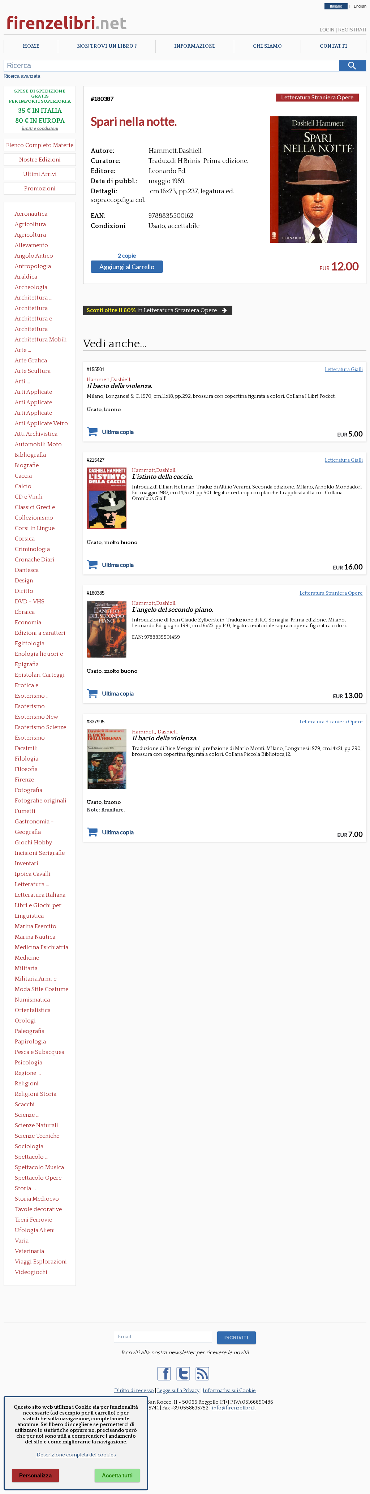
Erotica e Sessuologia (31, 686)
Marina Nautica (35, 937)
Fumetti (25, 811)
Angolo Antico (34, 256)
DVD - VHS (29, 601)
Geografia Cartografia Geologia (30, 833)
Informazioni (194, 46)
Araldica (26, 277)
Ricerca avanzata (22, 76)
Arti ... (22, 381)
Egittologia (29, 643)
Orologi (25, 1020)
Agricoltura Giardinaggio (32, 236)
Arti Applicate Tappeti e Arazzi (36, 414)
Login (327, 30)
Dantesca (27, 570)
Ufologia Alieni (35, 1230)
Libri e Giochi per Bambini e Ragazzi (39, 906)
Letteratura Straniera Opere (317, 97)
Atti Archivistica (36, 434)
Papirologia (30, 1041)
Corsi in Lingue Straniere (35, 529)
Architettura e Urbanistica (33, 319)
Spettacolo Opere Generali (38, 1179)
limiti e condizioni (40, 128)
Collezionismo (34, 517)
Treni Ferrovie (33, 1220)
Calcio (23, 486)
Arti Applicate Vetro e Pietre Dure (41, 424)
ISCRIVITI (236, 1337)
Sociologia (29, 1146)
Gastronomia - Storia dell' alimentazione (34, 822)
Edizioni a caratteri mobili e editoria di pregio (40, 634)
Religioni (27, 1083)
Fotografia (28, 790)
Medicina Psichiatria (41, 947)
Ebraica (25, 612)
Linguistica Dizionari (29, 917)
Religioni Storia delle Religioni (35, 1095)
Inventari (26, 863)
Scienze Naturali (36, 1125)
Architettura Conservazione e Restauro (36, 309)
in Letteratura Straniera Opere (152, 310)
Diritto (24, 591)
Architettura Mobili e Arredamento (41, 340)
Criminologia (32, 549)
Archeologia (31, 287)
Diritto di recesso (134, 1391)
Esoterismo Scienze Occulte (40, 728)
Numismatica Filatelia (32, 1000)
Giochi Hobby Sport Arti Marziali (40, 843)
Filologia (26, 758)
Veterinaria (29, 1251)
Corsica (25, 538)
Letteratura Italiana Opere (40, 896)
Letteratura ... (32, 884)
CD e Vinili (29, 497)
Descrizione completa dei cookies (76, 1455)
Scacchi (25, 1104)
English (360, 6)
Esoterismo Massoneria (30, 707)
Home (31, 46)
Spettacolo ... (31, 1157)
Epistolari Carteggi (40, 675)
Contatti (333, 46)
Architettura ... (33, 297)
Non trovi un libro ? (107, 46)
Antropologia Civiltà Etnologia (37, 267)
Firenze (24, 779)
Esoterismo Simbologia (30, 738)
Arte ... (23, 350)
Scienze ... (27, 1115)
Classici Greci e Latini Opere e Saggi (41, 508)
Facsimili (26, 748)
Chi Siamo (267, 46)
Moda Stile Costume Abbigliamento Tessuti (41, 990)
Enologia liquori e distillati (39, 655)
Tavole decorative (38, 1209)
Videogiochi (31, 1272)
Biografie (27, 465)
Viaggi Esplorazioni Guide (41, 1262)
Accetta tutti (117, 1475)
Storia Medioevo (37, 1199)
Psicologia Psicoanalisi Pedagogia (30, 1063)
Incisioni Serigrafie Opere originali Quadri (40, 854)
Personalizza (35, 1475)
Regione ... (28, 1073)
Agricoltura (30, 224)
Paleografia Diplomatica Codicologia (31, 1032)
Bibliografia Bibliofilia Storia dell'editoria (37, 456)
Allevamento (31, 245)
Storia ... (25, 1188)
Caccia (23, 476)
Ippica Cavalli (33, 874)
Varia (22, 1240)
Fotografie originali (40, 800)
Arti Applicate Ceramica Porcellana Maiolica (41, 393)
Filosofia (26, 769)
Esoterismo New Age (36, 718)
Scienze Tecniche (37, 1136)
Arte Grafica (31, 360)
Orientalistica (33, 1010)
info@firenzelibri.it (234, 1408)
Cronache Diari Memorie (35, 560)
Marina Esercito (35, 926)
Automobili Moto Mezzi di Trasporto (40, 445)
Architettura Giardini (31, 330)
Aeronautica (31, 214)
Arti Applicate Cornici (33, 403)
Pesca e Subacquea (39, 1052)
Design (24, 580)
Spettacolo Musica (39, 1167)
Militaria (26, 968)
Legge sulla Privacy (178, 1391)
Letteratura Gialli (344, 370)
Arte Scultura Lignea (33, 372)
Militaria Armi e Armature (35, 979)
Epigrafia (27, 664)
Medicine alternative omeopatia (29, 959)
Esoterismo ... (32, 696)
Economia (28, 622)
